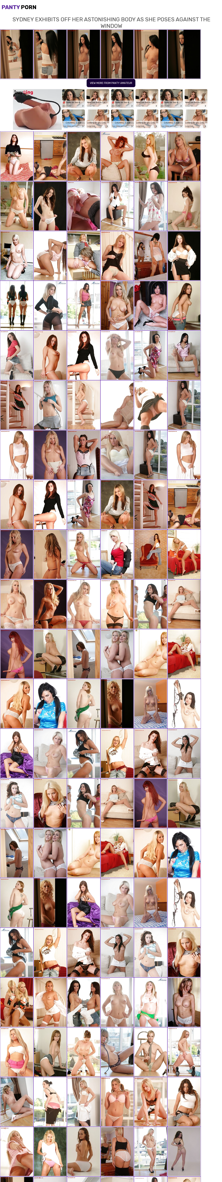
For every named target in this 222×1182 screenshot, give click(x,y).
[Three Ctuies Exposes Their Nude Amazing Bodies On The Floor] (150, 604)
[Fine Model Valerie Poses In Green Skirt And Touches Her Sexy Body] (16, 256)
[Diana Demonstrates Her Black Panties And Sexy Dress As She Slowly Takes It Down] (150, 206)
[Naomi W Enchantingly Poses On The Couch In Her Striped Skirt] (50, 753)
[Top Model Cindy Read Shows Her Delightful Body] (117, 256)
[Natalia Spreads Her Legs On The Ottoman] (83, 206)
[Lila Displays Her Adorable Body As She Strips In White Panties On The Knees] (16, 604)
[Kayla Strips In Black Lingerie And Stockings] (83, 305)
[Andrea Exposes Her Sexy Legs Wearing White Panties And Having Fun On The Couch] (150, 355)
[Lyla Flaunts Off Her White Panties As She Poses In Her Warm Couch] (16, 1052)
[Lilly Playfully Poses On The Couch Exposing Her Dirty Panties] (184, 355)
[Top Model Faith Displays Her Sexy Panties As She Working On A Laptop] (50, 1052)
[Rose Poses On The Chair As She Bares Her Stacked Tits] (16, 803)
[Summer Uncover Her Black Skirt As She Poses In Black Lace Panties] (150, 753)
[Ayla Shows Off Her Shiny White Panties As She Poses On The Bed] (150, 704)
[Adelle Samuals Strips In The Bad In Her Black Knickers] (16, 156)
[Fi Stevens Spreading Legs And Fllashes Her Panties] (150, 405)
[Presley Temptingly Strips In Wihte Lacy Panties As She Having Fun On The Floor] (150, 305)
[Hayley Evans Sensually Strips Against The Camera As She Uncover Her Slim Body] (117, 455)
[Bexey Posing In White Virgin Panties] (83, 753)
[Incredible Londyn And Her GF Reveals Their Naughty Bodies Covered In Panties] (83, 1002)
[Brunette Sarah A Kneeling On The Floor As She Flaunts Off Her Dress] (83, 654)
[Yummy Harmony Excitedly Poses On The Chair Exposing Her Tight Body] (184, 554)
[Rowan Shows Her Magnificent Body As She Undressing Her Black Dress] (184, 1151)
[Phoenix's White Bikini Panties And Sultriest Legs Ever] (83, 355)
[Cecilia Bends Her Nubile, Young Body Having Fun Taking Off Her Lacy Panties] (16, 704)
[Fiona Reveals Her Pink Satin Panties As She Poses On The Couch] (184, 206)
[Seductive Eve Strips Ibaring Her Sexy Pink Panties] (50, 654)
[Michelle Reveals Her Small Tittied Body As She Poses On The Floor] (16, 1102)
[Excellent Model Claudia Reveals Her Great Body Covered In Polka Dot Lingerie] (83, 455)
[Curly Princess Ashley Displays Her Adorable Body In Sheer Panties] (16, 753)
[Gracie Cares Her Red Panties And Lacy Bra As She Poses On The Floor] (83, 604)
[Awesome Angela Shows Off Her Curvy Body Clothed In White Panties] (16, 554)
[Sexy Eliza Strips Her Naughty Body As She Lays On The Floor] (150, 1102)
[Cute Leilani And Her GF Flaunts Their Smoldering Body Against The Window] (16, 305)
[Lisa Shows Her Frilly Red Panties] (117, 753)
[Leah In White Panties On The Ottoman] (117, 405)
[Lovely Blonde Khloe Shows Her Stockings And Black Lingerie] (117, 604)
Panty (19, 7)
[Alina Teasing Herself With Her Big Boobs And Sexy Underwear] (117, 355)
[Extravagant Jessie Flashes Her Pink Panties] (50, 1151)
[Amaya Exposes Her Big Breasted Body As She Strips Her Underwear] (184, 256)
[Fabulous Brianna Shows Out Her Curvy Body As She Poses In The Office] (117, 704)
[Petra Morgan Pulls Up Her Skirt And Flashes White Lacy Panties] (184, 654)
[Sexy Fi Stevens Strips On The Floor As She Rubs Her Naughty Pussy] (150, 654)
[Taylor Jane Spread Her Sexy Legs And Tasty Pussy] (16, 1151)
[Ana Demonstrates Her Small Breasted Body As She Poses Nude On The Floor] (83, 1052)
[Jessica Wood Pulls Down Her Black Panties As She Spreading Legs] (83, 156)
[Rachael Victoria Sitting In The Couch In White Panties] (117, 554)
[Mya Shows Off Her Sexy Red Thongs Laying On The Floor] (150, 554)
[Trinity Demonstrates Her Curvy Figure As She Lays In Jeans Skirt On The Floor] (16, 206)
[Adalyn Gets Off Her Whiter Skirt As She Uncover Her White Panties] (50, 156)
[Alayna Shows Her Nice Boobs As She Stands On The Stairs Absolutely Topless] (50, 405)
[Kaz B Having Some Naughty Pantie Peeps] (50, 554)
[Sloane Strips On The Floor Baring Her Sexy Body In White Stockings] (184, 704)
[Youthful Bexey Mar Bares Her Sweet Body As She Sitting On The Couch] (184, 1102)
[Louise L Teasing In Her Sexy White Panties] (184, 405)
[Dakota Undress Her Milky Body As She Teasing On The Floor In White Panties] (117, 305)
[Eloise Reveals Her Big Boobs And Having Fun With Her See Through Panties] (117, 1052)
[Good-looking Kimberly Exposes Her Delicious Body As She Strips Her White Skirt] (184, 753)
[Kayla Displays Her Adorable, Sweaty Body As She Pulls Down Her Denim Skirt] (50, 1102)
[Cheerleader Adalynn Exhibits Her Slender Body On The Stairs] (16, 405)
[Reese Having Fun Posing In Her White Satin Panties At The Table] (184, 305)
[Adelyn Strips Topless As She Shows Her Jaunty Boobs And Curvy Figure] (83, 554)
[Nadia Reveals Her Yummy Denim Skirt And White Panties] (16, 355)
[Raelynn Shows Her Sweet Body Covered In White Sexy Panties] (150, 256)
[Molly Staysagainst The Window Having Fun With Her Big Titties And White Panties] (50, 206)
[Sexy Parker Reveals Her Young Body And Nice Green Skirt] (83, 704)
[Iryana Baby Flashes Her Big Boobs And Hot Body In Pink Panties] (16, 654)
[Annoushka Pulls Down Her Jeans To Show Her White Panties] (50, 355)
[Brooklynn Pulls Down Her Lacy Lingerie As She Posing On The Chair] (184, 156)
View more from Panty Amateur (111, 83)
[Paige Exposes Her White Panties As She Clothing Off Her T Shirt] (83, 1151)
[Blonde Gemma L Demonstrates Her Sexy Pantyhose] (50, 305)
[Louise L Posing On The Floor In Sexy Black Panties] (117, 206)
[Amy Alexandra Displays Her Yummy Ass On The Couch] (184, 604)
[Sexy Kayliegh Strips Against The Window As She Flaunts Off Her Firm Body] (83, 1102)
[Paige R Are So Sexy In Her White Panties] (150, 1002)
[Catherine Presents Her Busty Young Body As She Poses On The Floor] (184, 1052)
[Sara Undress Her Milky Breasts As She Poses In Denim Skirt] (117, 1002)
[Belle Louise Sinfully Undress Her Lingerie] (16, 455)
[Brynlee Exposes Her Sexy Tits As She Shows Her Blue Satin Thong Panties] (83, 405)
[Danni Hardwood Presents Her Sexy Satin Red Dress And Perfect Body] (150, 1151)
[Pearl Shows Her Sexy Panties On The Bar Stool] (150, 1052)
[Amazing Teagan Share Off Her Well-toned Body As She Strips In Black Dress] (50, 455)
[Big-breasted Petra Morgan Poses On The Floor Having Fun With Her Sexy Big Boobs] (50, 604)
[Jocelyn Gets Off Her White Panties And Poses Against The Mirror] (117, 1151)
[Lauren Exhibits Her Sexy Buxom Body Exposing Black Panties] (150, 156)
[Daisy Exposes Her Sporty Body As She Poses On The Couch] (50, 803)
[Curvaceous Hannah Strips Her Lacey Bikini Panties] (117, 1102)
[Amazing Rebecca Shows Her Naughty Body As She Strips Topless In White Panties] (50, 256)
